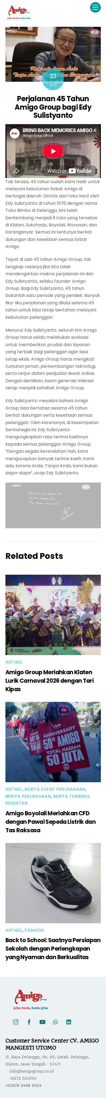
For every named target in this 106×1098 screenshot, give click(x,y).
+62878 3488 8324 (23, 1085)
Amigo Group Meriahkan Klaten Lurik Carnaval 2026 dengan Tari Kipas (49, 680)
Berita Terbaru (71, 796)
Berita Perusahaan (28, 796)
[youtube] (42, 1021)
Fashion (33, 930)
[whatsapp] (55, 1021)
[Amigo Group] (19, 17)
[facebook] (29, 1021)
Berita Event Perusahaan (54, 789)
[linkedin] (69, 1021)
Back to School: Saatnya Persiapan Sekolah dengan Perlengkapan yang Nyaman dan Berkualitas (53, 948)
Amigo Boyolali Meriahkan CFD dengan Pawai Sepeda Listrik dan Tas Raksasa (50, 821)
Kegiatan (16, 803)
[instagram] (15, 1021)
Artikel (14, 662)
